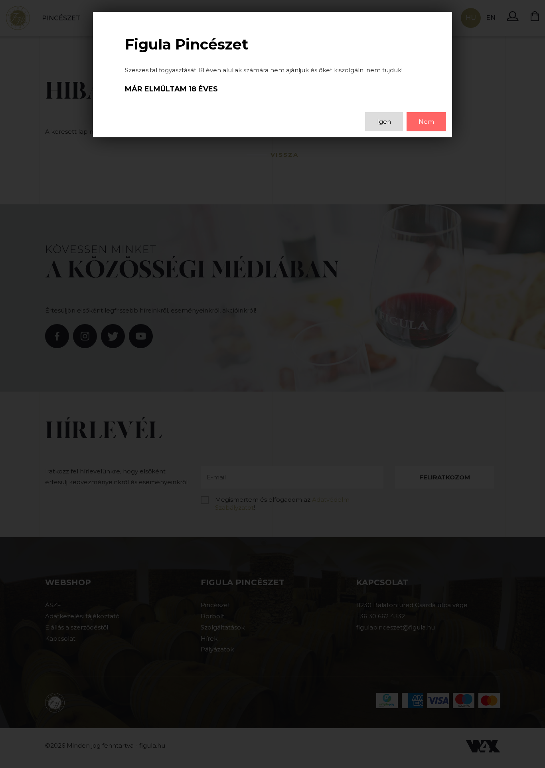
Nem (426, 121)
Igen (384, 121)
